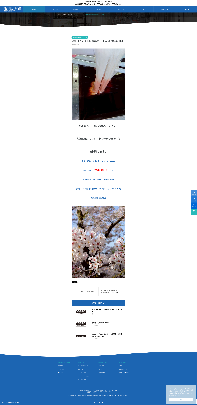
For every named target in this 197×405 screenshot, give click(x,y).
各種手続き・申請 (123, 369)
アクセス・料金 (82, 372)
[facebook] (99, 402)
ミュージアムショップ (83, 376)
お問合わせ (121, 365)
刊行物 (142, 9)
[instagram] (94, 402)
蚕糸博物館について (77, 9)
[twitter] (97, 402)
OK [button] (181, 399)
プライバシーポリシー (124, 372)
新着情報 (34, 9)
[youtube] (102, 402)
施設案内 (99, 9)
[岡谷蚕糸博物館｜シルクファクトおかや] (12, 9)
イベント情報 (61, 369)
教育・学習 (121, 9)
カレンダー (55, 9)
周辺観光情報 (164, 9)
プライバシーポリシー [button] (181, 395)
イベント (85, 37)
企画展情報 (60, 365)
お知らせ (75, 37)
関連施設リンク (82, 379)
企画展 (80, 37)
